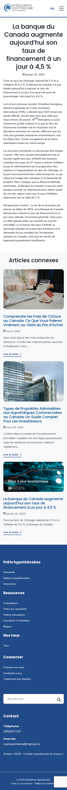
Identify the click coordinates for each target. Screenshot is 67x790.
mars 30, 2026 (14, 427)
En (52, 8)
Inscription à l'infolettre (16, 620)
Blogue (7, 626)
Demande (9, 572)
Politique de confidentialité (45, 783)
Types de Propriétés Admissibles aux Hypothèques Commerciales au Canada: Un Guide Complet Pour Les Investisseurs (32, 415)
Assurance (9, 583)
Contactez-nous (12, 673)
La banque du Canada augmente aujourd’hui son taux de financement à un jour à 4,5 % (33, 503)
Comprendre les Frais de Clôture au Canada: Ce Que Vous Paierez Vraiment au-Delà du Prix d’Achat (33, 320)
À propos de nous (13, 667)
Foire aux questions (15, 609)
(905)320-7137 (12, 731)
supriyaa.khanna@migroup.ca (21, 743)
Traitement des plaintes (17, 679)
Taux (6, 645)
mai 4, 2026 (13, 331)
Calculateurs (10, 603)
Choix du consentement (22, 783)
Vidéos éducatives (14, 614)
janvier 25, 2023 (15, 513)
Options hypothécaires (16, 578)
